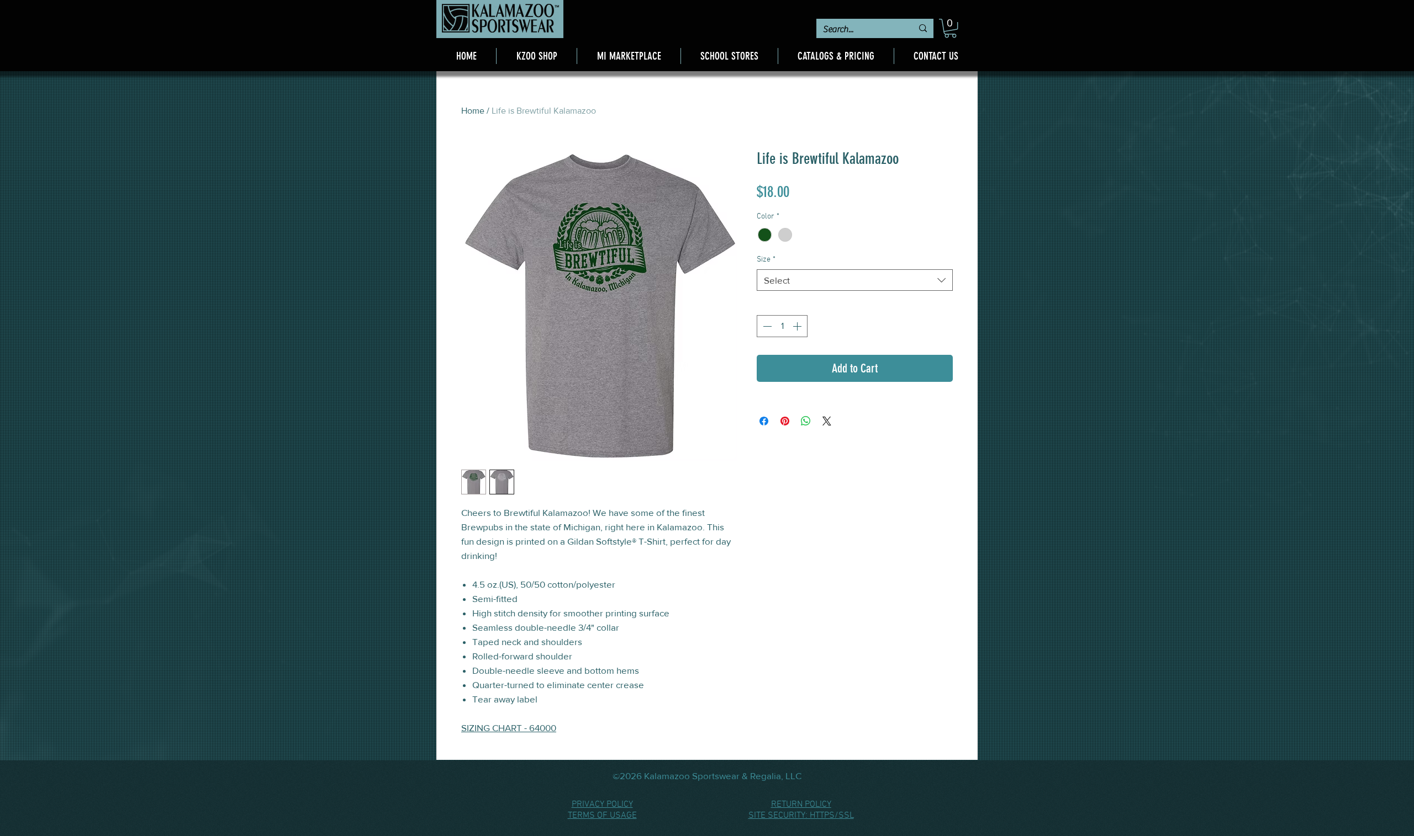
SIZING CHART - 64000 (508, 727)
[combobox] (855, 280)
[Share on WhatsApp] (805, 421)
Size (766, 259)
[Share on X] (826, 421)
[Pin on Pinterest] (785, 421)
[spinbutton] (782, 326)
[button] (950, 28)
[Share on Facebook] (764, 421)
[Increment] (798, 326)
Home (472, 110)
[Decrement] (766, 326)
